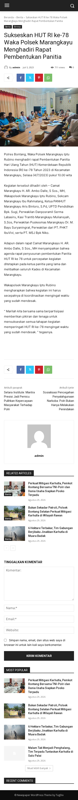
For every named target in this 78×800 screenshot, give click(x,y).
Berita (19, 17)
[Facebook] (21, 78)
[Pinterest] (39, 78)
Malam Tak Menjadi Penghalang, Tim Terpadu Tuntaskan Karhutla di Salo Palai (50, 751)
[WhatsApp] (48, 78)
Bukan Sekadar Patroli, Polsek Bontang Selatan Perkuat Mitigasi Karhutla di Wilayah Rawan (49, 511)
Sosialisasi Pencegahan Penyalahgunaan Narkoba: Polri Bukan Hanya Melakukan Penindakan (58, 401)
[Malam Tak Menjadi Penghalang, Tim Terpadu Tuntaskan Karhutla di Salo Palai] (14, 753)
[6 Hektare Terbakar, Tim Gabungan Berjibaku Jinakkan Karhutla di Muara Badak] (14, 533)
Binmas (17, 26)
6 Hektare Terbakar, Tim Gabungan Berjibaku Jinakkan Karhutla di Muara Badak (50, 531)
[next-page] (12, 548)
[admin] (6, 67)
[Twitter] (30, 78)
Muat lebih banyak (37, 768)
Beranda (9, 17)
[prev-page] (6, 548)
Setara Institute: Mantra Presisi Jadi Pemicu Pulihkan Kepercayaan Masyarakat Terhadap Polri (19, 401)
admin (16, 67)
